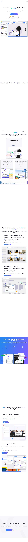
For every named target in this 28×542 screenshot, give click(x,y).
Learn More (13, 145)
